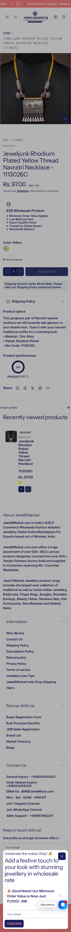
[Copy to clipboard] (61, 896)
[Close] (62, 856)
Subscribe (14, 923)
